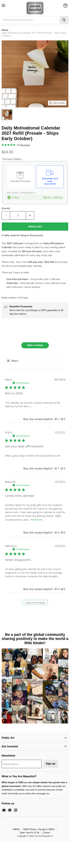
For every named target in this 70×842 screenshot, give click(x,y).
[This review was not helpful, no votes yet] (62, 419)
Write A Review (35, 345)
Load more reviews (35, 602)
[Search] (64, 20)
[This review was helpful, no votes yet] (56, 532)
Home (5, 30)
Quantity (6, 208)
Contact (46, 832)
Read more (36, 519)
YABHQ (16, 829)
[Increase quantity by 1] (30, 215)
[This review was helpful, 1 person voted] (56, 419)
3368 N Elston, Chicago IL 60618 (38, 829)
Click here (49, 262)
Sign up (50, 763)
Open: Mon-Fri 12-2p (29, 832)
